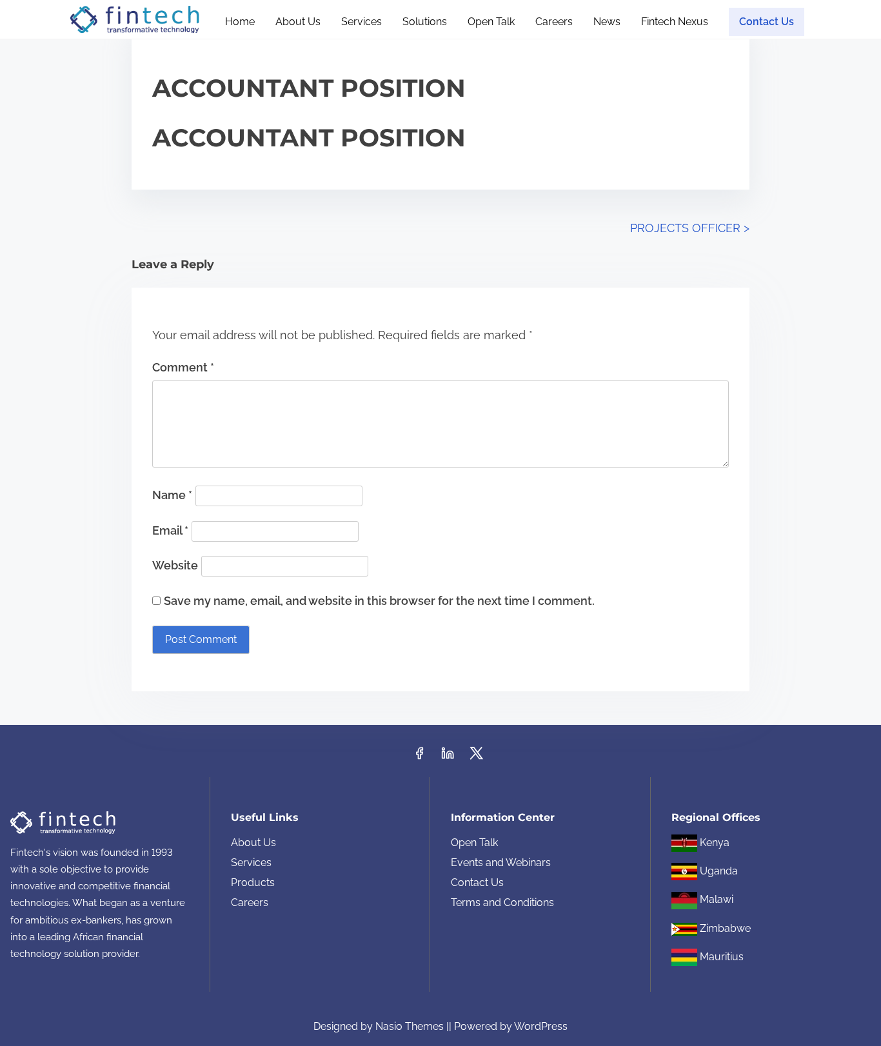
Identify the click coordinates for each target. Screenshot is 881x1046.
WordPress (541, 1026)
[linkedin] (447, 757)
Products (253, 882)
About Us (253, 842)
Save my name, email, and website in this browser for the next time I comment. (379, 600)
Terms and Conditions (502, 902)
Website (175, 565)
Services (251, 862)
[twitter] (476, 757)
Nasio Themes (410, 1026)
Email (170, 530)
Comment (183, 367)
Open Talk (474, 842)
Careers (249, 902)
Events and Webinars (501, 862)
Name (172, 495)
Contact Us (477, 882)
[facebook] (419, 757)
